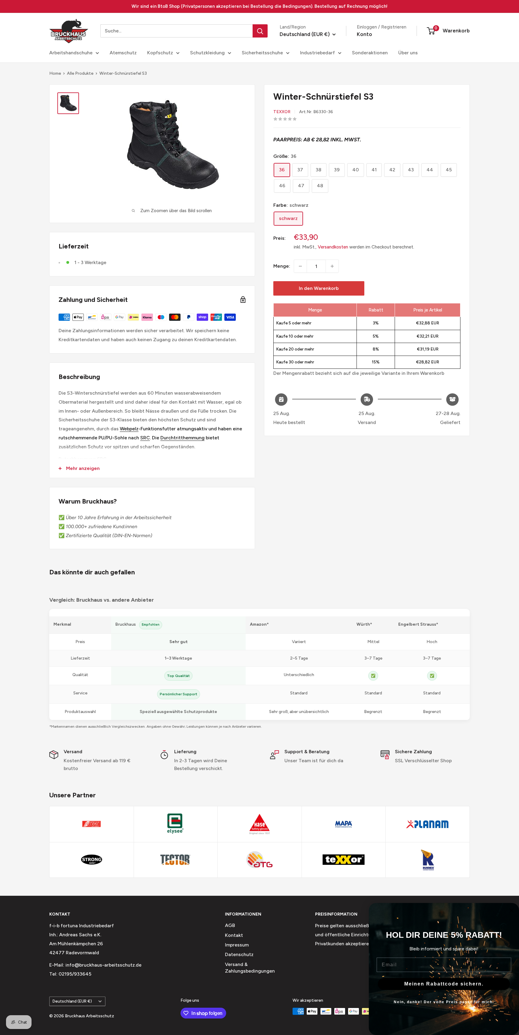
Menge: (281, 266)
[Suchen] (260, 31)
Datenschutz (239, 954)
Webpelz (129, 429)
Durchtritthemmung (182, 438)
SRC (145, 438)
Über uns (408, 53)
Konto (364, 34)
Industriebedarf (317, 53)
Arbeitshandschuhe (71, 53)
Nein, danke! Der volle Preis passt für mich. (444, 1002)
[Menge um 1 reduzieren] (300, 266)
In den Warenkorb (319, 288)
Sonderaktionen (370, 53)
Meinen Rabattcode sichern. (444, 983)
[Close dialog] (511, 910)
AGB (230, 925)
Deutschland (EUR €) (72, 1001)
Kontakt (234, 935)
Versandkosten (333, 247)
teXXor (281, 111)
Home (55, 73)
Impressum (237, 945)
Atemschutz (123, 53)
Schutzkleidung (207, 53)
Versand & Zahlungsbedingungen (250, 967)
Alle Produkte (80, 73)
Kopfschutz (160, 53)
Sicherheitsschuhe (262, 53)
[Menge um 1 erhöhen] (332, 266)
